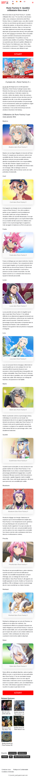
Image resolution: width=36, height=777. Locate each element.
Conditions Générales (8, 771)
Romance (4, 756)
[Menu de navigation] (33, 2)
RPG (11, 756)
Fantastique (12, 753)
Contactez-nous (6, 769)
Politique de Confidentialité (20, 769)
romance (12, 33)
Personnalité (22, 753)
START (18, 54)
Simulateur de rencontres (22, 756)
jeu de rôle (5, 86)
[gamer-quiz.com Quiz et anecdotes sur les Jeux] (5, 2)
